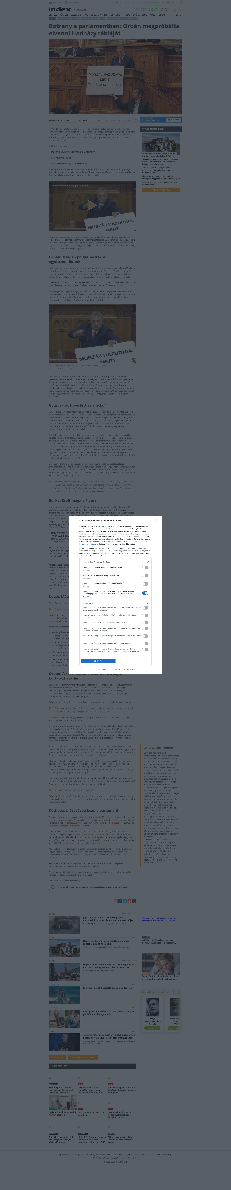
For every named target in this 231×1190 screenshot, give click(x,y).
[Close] (157, 520)
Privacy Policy (129, 669)
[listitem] (115, 562)
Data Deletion (102, 669)
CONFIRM (98, 661)
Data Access (115, 669)
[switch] (145, 567)
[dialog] (115, 595)
